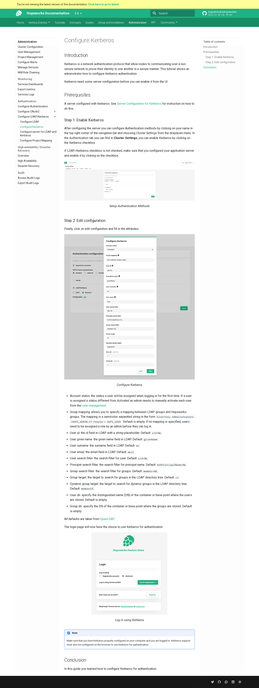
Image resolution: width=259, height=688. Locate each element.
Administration (138, 22)
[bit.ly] (240, 682)
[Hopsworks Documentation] (19, 13)
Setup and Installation (111, 22)
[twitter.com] (213, 682)
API (153, 22)
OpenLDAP (107, 519)
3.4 (77, 13)
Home (20, 22)
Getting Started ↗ (39, 22)
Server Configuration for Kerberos (139, 103)
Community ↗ (169, 22)
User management (94, 405)
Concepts (75, 22)
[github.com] (219, 682)
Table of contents (214, 41)
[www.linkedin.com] (233, 682)
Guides (90, 22)
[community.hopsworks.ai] (226, 682)
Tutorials (60, 22)
